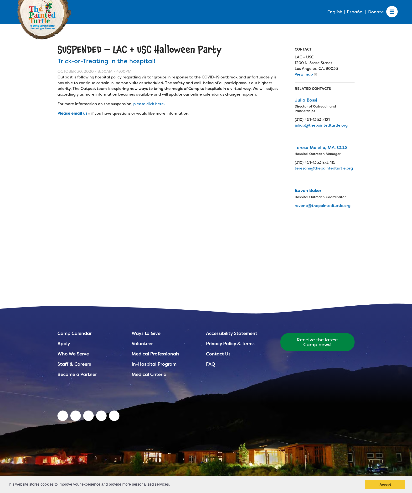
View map (304, 74)
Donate (376, 12)
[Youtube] (75, 416)
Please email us (72, 113)
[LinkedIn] (62, 416)
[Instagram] (114, 416)
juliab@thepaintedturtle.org (321, 125)
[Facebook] (88, 416)
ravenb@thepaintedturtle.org (322, 205)
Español (355, 12)
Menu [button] (392, 12)
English (334, 12)
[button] (171, 485)
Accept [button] (385, 484)
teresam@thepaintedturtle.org (324, 168)
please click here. (149, 103)
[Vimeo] (101, 416)
